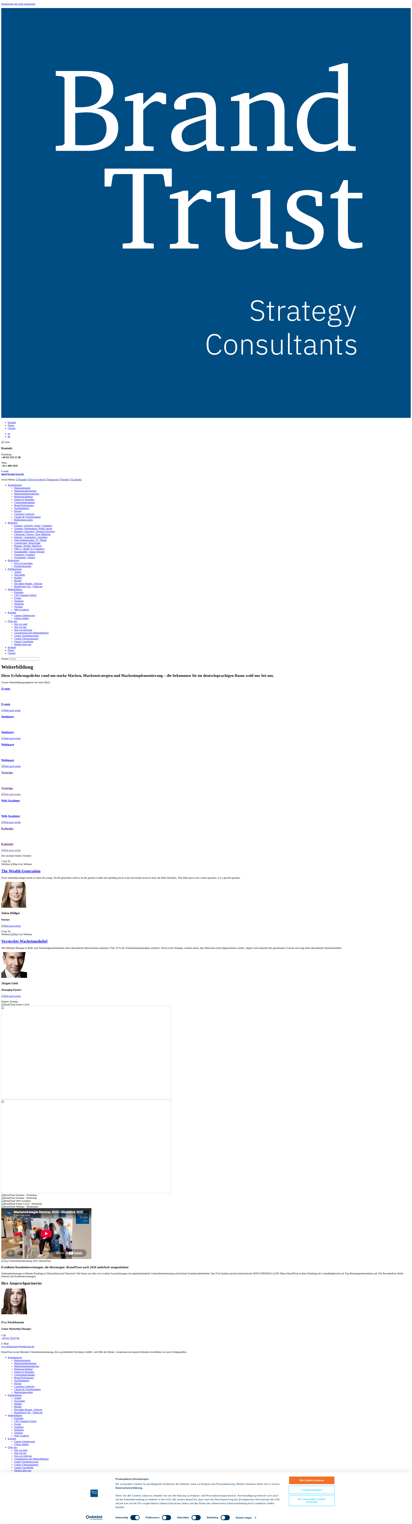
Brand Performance (24, 505)
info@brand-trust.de (12, 474)
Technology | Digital (24, 557)
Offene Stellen (21, 618)
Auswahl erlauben (312, 1489)
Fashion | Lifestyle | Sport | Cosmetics (33, 525)
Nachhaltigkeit (21, 508)
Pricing (17, 511)
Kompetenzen (15, 485)
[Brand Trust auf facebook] (36, 479)
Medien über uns (22, 644)
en (9, 433)
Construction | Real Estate (27, 543)
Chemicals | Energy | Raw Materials (32, 534)
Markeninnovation (23, 519)
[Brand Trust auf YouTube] (21, 479)
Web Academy (21, 609)
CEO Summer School (25, 595)
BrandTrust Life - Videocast (28, 586)
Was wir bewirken (23, 563)
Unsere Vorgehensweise (26, 635)
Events (17, 598)
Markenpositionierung (25, 490)
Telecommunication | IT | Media (30, 540)
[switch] (166, 1517)
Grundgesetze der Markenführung (31, 632)
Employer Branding (24, 499)
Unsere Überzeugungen (26, 638)
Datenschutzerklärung (129, 1487)
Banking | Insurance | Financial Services (34, 531)
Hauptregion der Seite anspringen (18, 4)
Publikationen (15, 569)
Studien (18, 577)
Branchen (13, 522)
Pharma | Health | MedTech (28, 546)
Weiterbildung (15, 589)
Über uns (12, 621)
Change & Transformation (27, 517)
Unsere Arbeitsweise (24, 615)
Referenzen (13, 560)
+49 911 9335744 (10, 1338)
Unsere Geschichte (23, 641)
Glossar (11, 428)
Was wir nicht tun (23, 630)
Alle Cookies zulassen (311, 1480)
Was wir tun (20, 627)
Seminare (19, 601)
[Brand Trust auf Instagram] (52, 479)
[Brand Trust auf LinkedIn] (76, 479)
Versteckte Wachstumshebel (24, 941)
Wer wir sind (20, 624)
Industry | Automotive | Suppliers (30, 537)
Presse (11, 425)
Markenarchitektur (23, 496)
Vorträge (18, 606)
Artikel (17, 572)
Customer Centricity (24, 514)
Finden (4, 658)
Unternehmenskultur (24, 502)
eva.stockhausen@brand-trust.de (17, 1346)
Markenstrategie (22, 488)
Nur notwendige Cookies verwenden (312, 1500)
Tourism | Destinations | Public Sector (33, 528)
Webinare (19, 603)
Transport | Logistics (24, 554)
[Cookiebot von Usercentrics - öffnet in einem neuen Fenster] (94, 1517)
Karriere (12, 612)
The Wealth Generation (20, 871)
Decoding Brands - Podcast (28, 583)
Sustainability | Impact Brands (29, 551)
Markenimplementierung (26, 493)
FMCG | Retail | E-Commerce (29, 548)
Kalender (18, 592)
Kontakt (12, 422)
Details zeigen (244, 1517)
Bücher (18, 580)
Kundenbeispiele (22, 566)
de (9, 436)
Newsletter (19, 575)
